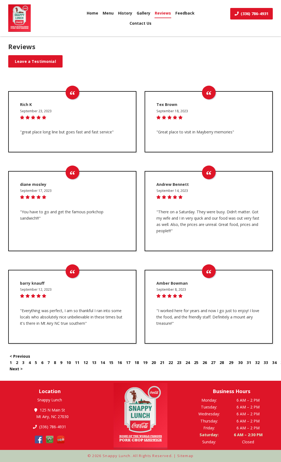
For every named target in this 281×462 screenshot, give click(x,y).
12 (85, 362)
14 (102, 362)
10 (68, 362)
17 (128, 362)
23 (179, 362)
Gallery (143, 13)
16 (119, 362)
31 (249, 362)
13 (94, 362)
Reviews (163, 13)
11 (77, 362)
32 (257, 362)
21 (162, 362)
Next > (16, 368)
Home (92, 13)
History (125, 13)
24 (188, 362)
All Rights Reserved (152, 455)
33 (266, 362)
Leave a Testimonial (35, 61)
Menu (108, 13)
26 (205, 362)
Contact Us (140, 23)
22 (170, 362)
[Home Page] (38, 18)
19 (145, 362)
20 (153, 362)
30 (240, 362)
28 (222, 362)
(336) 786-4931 (254, 13)
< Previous (20, 356)
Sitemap (185, 455)
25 (196, 362)
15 (111, 362)
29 (231, 362)
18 (136, 362)
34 (274, 362)
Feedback (185, 13)
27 (213, 362)
